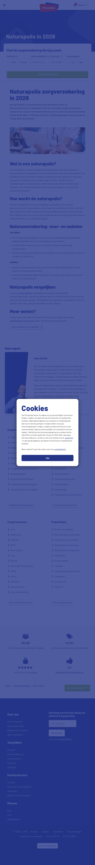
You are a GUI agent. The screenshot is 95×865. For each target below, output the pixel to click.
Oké (47, 458)
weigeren (69, 438)
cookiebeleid (60, 449)
